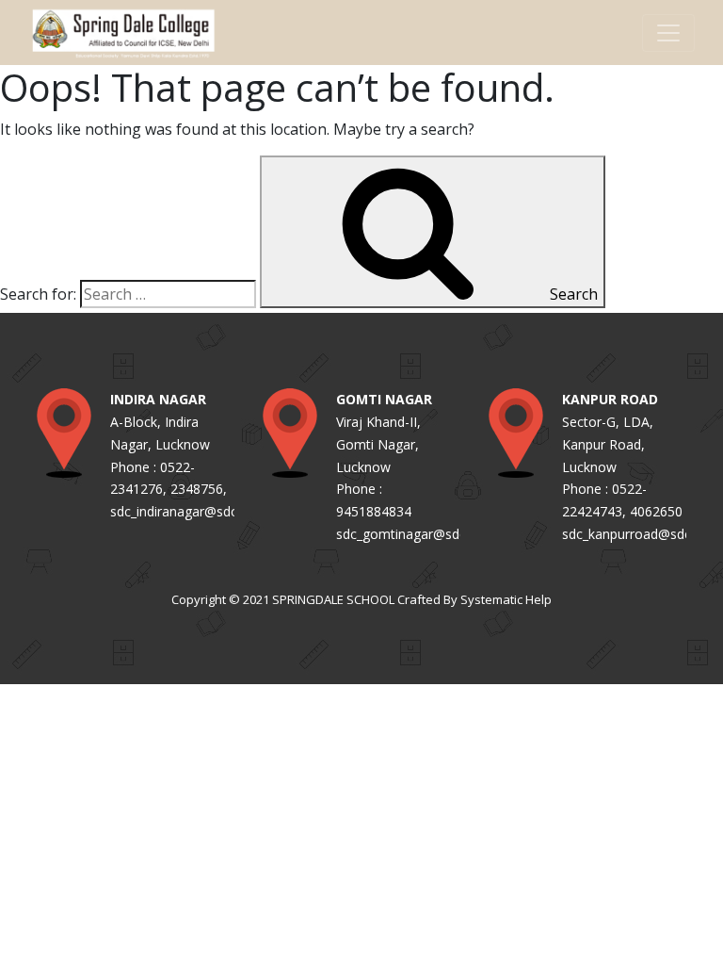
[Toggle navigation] (668, 33)
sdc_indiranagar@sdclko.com (197, 511)
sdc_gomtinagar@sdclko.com (425, 534)
